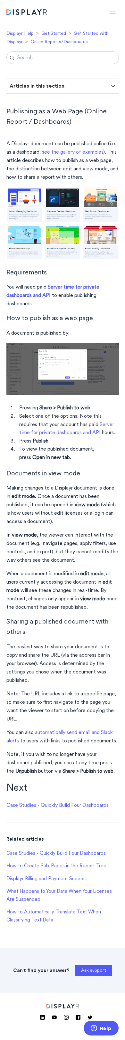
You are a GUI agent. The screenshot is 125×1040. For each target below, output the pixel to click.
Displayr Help (20, 33)
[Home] (26, 13)
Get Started (53, 33)
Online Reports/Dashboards (59, 42)
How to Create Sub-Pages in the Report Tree (56, 866)
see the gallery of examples (72, 152)
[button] (112, 11)
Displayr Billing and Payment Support (46, 879)
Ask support (93, 970)
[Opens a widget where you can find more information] (101, 1029)
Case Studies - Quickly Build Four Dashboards (57, 805)
